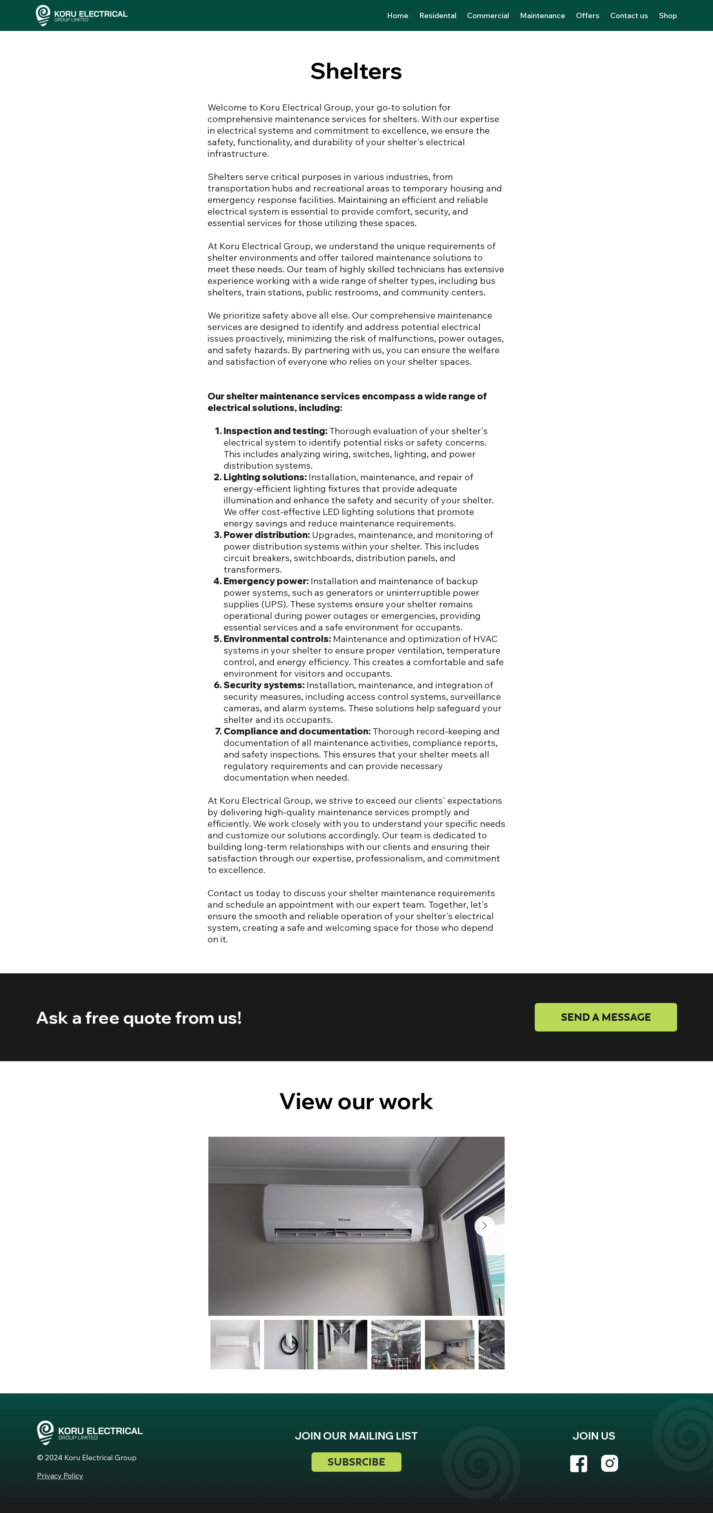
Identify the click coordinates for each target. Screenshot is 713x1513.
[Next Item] (485, 1226)
